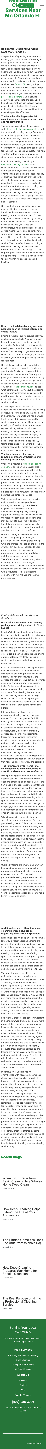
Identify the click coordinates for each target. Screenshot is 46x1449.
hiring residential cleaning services (22, 129)
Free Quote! (26, 5)
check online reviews (24, 386)
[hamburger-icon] (42, 5)
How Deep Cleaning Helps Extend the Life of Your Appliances (22, 1212)
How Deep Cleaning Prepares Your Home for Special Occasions (20, 1271)
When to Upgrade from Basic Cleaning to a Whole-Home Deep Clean (22, 1181)
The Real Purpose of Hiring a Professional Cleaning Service (22, 1301)
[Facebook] (15, 1419)
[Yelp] (31, 1419)
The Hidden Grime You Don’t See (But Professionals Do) (23, 1241)
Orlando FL (20, 84)
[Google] (26, 1419)
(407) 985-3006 (23, 1402)
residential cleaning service (14, 164)
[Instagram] (20, 1420)
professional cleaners (11, 96)
